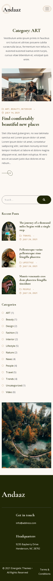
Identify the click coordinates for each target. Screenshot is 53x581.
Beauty (15, 109)
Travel (27, 235)
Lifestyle (28, 262)
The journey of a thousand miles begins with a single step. (34, 226)
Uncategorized (14, 385)
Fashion (10, 332)
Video (9, 392)
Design (10, 326)
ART (7, 109)
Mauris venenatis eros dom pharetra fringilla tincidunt (33, 280)
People (27, 289)
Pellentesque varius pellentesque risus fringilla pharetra (31, 253)
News (9, 359)
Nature (10, 352)
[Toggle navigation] (47, 9)
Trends (10, 379)
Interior (26, 109)
